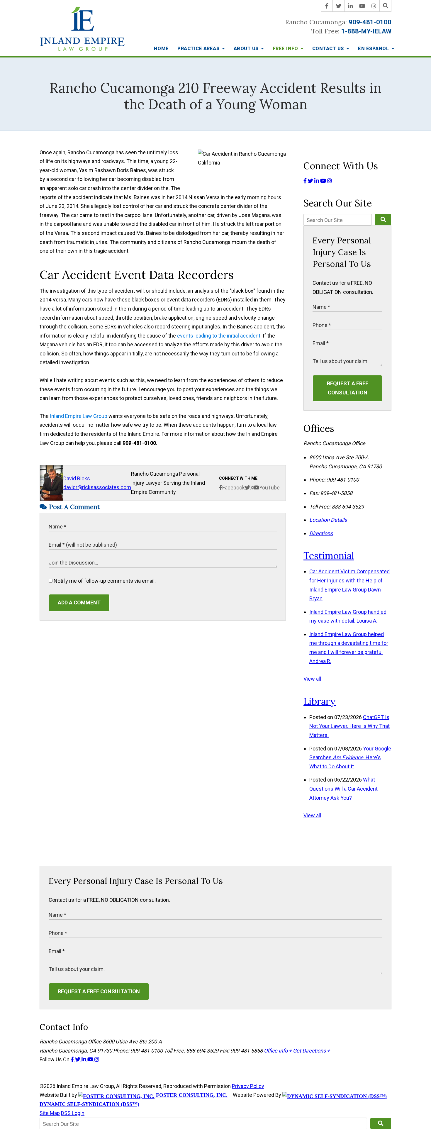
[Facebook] (327, 6)
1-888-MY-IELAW (366, 31)
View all (312, 679)
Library (319, 701)
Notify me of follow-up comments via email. (104, 581)
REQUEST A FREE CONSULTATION (347, 388)
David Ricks (76, 478)
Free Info (286, 48)
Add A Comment (79, 602)
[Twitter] (339, 6)
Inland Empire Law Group (78, 416)
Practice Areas (199, 48)
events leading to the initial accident (218, 336)
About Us (247, 48)
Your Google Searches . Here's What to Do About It (350, 757)
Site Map (50, 1113)
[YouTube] (362, 6)
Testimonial (328, 556)
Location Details (328, 520)
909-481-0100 (370, 22)
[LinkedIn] (350, 6)
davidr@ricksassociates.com (97, 487)
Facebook (233, 487)
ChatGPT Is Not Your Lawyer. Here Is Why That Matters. (349, 726)
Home (161, 48)
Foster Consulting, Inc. (191, 1095)
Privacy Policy (248, 1086)
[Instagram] (374, 6)
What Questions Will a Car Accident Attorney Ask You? (343, 789)
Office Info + (278, 1051)
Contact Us (328, 48)
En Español (374, 48)
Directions (321, 533)
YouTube (269, 487)
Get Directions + (311, 1051)
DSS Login (72, 1113)
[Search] (385, 6)
